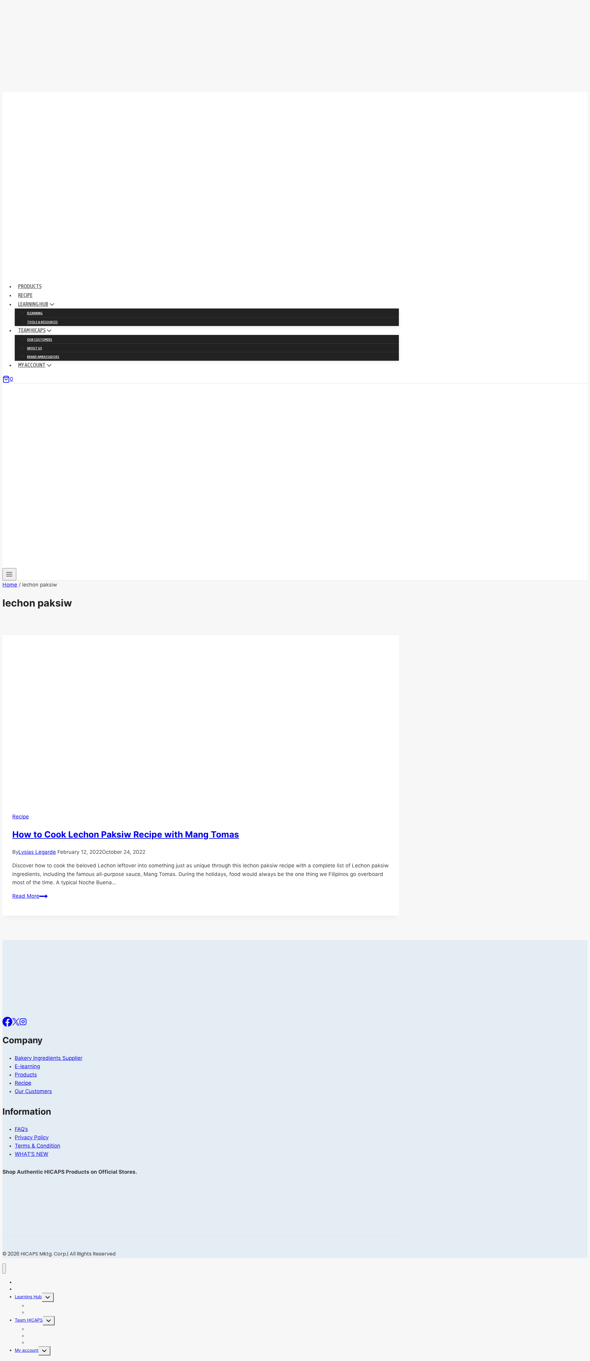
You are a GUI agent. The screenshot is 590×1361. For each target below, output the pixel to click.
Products (29, 286)
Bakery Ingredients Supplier (48, 1058)
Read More (30, 896)
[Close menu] (4, 1269)
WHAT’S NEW (31, 1154)
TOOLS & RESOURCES (42, 322)
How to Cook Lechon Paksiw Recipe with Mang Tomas (125, 834)
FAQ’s (21, 1129)
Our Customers (39, 339)
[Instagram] (23, 1021)
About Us (34, 348)
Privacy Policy (32, 1137)
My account (26, 1350)
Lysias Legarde (37, 852)
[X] (15, 1021)
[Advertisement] (295, 46)
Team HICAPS (29, 1320)
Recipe (25, 295)
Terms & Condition (37, 1146)
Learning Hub (28, 1296)
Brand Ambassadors (43, 357)
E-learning (27, 1066)
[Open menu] (9, 574)
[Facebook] (7, 1021)
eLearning (35, 313)
